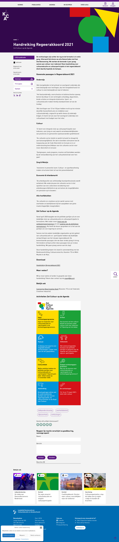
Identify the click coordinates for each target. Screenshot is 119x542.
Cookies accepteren (8, 535)
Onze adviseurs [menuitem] (40, 522)
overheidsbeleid (62, 410)
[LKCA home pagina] (6, 15)
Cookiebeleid (17, 539)
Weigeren (22, 535)
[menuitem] (20, 4)
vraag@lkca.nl (69, 278)
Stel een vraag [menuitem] (39, 520)
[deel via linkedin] (17, 95)
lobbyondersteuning (45, 410)
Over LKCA (38, 518)
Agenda (52, 5)
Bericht (39, 443)
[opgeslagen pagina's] (105, 3)
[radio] (37, 425)
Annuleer (52, 457)
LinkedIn (61, 520)
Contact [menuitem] (37, 525)
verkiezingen (55, 415)
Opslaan (17, 89)
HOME (15, 40)
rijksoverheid (42, 415)
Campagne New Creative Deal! (47, 289)
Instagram (61, 522)
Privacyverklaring (25, 539)
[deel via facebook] (19, 95)
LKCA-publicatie (20, 57)
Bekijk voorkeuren (35, 535)
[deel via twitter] (14, 95)
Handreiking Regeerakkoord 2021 (48, 265)
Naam (38, 436)
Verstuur (41, 457)
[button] (41, 527)
